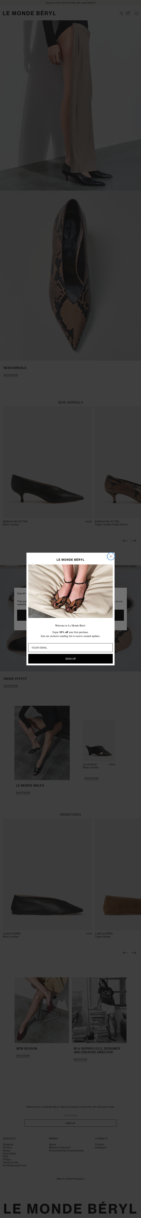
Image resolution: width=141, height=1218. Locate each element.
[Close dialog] (111, 556)
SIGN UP (70, 658)
